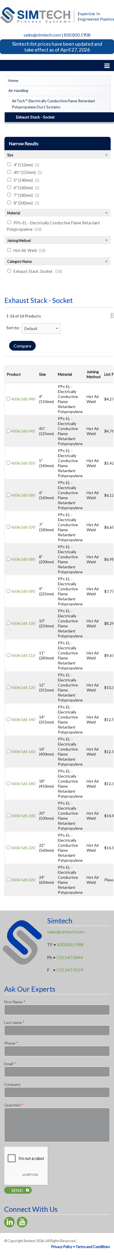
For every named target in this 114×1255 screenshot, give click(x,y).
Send (17, 1190)
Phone (11, 1043)
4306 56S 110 (23, 655)
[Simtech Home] (57, 14)
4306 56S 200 (23, 815)
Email (10, 1063)
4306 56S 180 (23, 783)
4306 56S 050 (23, 463)
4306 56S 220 (23, 847)
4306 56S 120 (23, 687)
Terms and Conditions (93, 1246)
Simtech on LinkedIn (9, 1222)
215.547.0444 (69, 957)
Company (12, 1084)
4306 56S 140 (23, 719)
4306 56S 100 (23, 623)
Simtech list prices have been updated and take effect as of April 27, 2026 (57, 47)
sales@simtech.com (42, 34)
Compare (22, 345)
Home (13, 80)
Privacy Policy (61, 1246)
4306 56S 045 (23, 431)
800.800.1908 (77, 34)
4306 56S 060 (23, 495)
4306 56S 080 (23, 559)
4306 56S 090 (23, 591)
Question (14, 1105)
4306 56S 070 (23, 527)
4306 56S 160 (23, 751)
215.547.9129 (69, 969)
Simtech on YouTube (22, 1222)
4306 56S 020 (23, 879)
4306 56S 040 (23, 399)
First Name (14, 1001)
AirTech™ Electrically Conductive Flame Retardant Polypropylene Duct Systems (53, 104)
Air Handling (18, 90)
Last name (14, 1022)
